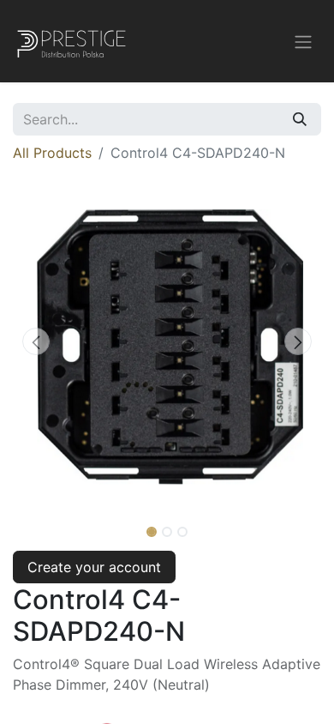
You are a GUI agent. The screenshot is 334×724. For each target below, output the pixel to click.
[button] (36, 341)
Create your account (94, 567)
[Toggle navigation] (303, 41)
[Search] (299, 119)
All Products (52, 152)
